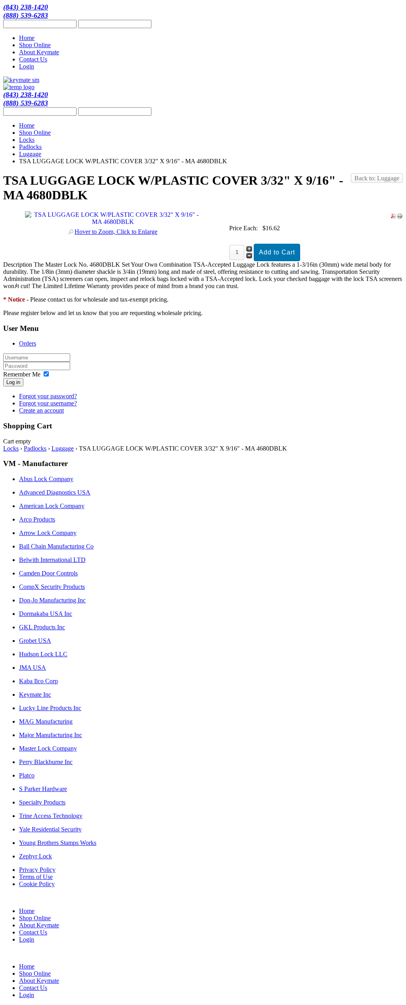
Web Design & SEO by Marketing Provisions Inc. (357, 898)
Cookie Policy (37, 884)
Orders (27, 343)
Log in (13, 382)
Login (26, 66)
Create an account (41, 410)
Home (26, 37)
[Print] (399, 217)
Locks (26, 139)
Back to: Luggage (376, 178)
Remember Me (21, 374)
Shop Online (35, 45)
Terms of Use (36, 876)
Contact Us (33, 59)
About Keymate (39, 52)
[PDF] (393, 217)
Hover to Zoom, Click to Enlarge (116, 231)
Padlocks (30, 146)
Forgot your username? (48, 403)
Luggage (30, 154)
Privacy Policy (37, 869)
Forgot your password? (48, 396)
